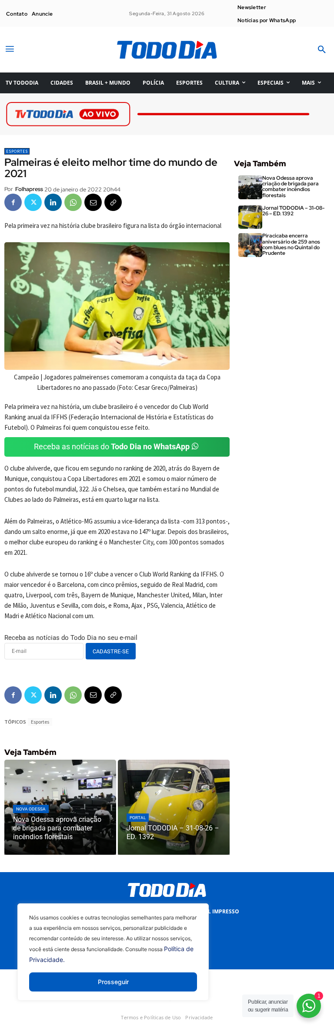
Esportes (17, 151)
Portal (138, 817)
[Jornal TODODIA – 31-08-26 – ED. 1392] (174, 807)
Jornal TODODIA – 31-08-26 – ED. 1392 (293, 210)
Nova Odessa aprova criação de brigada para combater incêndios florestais (290, 187)
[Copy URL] (113, 202)
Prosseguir (113, 981)
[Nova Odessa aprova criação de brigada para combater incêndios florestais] (60, 807)
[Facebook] (13, 202)
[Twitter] (33, 202)
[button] (322, 50)
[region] (113, 958)
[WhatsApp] (73, 202)
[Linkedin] (53, 202)
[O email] (93, 202)
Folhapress (29, 189)
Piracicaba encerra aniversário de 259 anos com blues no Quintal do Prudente (291, 244)
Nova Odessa (31, 809)
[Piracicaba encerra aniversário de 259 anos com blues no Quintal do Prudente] (250, 245)
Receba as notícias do (112, 446)
